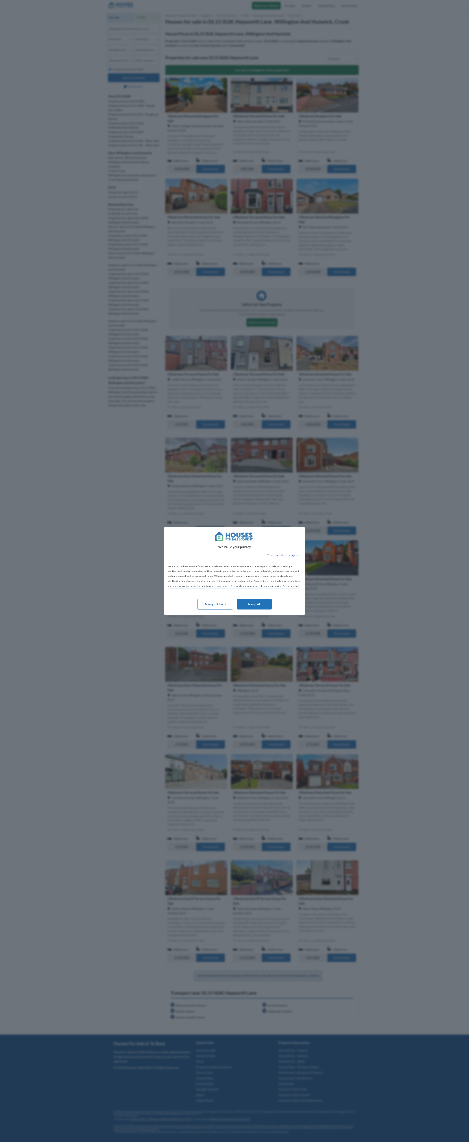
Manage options (215, 604)
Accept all (254, 604)
